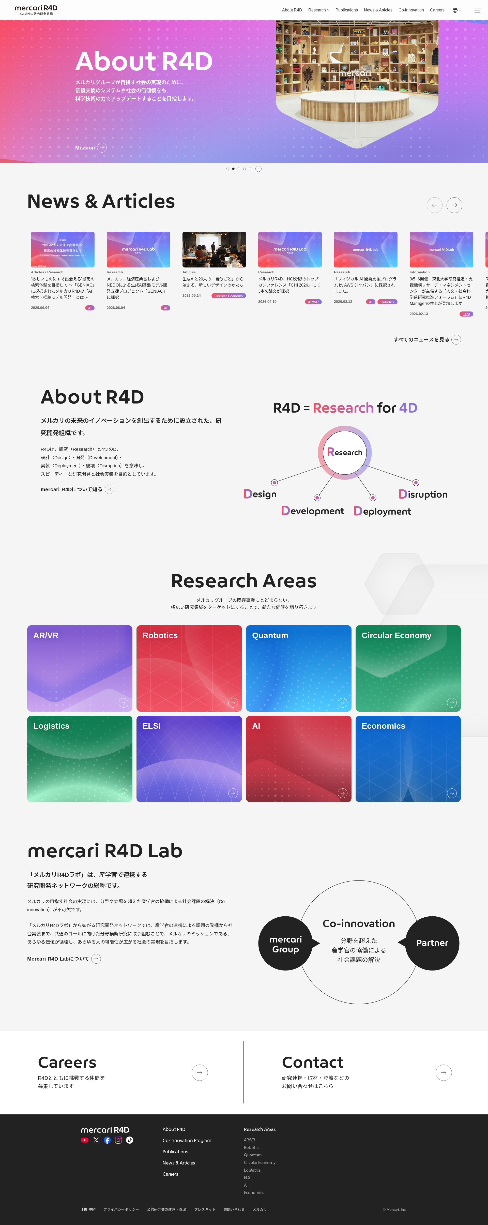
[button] (227, 169)
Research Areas (260, 1129)
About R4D (292, 10)
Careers (437, 10)
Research (317, 10)
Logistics (252, 1170)
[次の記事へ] (454, 205)
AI (246, 1185)
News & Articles (378, 10)
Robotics (252, 1148)
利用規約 (88, 1209)
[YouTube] (84, 1140)
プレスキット (205, 1209)
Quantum (253, 1155)
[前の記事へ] (435, 205)
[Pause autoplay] (258, 169)
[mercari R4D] (36, 10)
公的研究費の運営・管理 (166, 1209)
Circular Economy (260, 1163)
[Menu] (477, 10)
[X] (96, 1140)
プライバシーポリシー (121, 1209)
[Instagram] (118, 1140)
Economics (254, 1193)
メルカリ (260, 1209)
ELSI (247, 1178)
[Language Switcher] (458, 10)
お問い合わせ (234, 1209)
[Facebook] (107, 1140)
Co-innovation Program (187, 1141)
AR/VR (249, 1140)
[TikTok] (129, 1140)
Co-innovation (411, 10)
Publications (347, 10)
